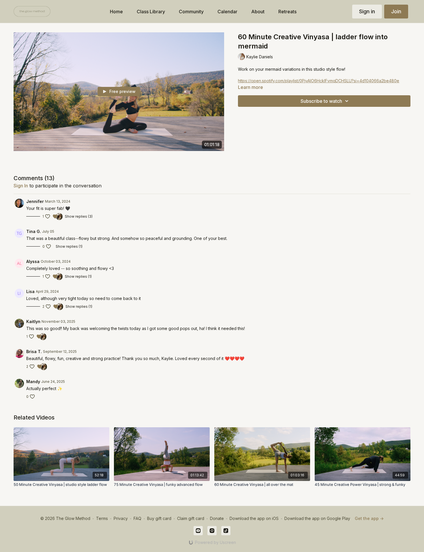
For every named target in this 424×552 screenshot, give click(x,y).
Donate (217, 518)
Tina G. (33, 231)
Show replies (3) (79, 216)
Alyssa (33, 261)
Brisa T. (34, 351)
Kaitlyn (33, 321)
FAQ (137, 518)
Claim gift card (190, 518)
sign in (21, 186)
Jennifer (35, 201)
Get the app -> (369, 518)
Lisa (30, 291)
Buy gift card (159, 518)
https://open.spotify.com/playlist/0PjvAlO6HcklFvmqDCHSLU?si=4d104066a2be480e (318, 80)
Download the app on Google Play (317, 518)
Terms (102, 518)
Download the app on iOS (254, 518)
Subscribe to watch (321, 101)
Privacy (121, 518)
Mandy (33, 381)
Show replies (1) (69, 246)
